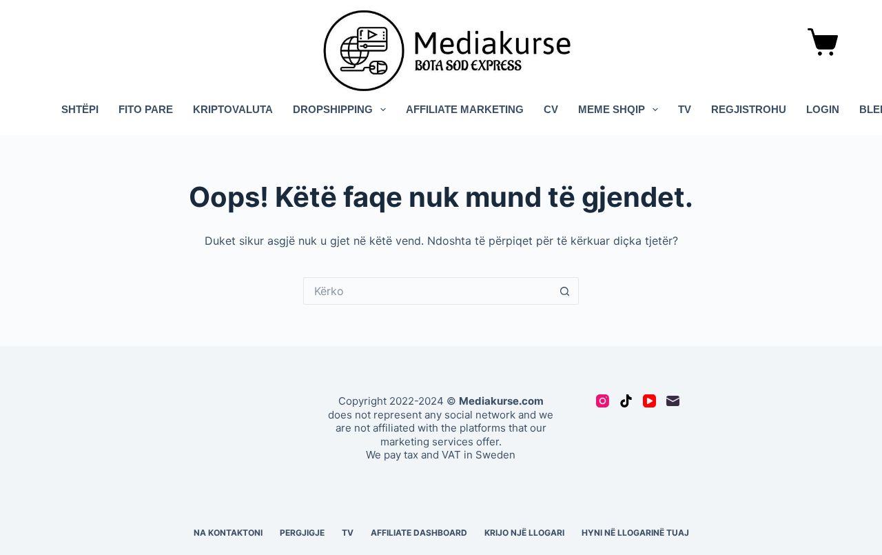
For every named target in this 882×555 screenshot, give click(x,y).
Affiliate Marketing (465, 109)
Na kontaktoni (228, 532)
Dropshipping (333, 109)
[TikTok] (626, 400)
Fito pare (146, 109)
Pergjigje (302, 532)
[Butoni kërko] (565, 291)
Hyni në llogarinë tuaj (635, 532)
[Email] (672, 400)
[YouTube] (649, 400)
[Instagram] (602, 400)
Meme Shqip (611, 109)
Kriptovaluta (233, 109)
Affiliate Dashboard (419, 532)
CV (551, 109)
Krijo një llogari (524, 532)
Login (822, 109)
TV (684, 109)
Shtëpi (80, 109)
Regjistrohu (748, 109)
